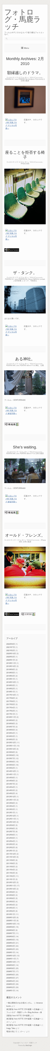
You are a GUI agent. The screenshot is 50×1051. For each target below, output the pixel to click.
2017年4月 (10, 707)
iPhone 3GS (25, 163)
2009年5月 (10, 939)
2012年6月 (10, 834)
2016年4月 (10, 733)
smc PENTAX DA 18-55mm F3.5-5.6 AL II (29, 79)
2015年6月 (10, 761)
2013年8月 (10, 803)
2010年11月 (11, 885)
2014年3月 (10, 790)
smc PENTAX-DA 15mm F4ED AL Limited (30, 279)
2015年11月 (11, 745)
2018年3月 (10, 685)
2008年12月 (11, 955)
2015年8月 (10, 755)
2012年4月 (10, 841)
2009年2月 (10, 949)
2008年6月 (10, 974)
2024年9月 (10, 644)
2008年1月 (10, 990)
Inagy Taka (10, 1028)
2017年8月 (10, 698)
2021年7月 (10, 647)
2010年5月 (10, 901)
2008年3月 (10, 984)
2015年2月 (10, 767)
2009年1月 (10, 952)
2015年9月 (10, 752)
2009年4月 (10, 942)
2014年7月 (10, 783)
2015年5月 (10, 764)
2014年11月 (11, 774)
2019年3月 (10, 675)
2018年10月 (11, 682)
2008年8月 (10, 968)
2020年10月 (11, 653)
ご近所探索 (17, 280)
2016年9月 (10, 720)
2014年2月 (10, 793)
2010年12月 (11, 882)
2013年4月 (10, 806)
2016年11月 (11, 717)
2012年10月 (11, 822)
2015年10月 (11, 748)
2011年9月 (10, 860)
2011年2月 (10, 876)
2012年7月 (10, 831)
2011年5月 (10, 866)
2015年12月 (11, 742)
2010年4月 (10, 904)
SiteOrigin (28, 1045)
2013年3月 (10, 809)
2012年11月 (11, 818)
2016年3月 (10, 736)
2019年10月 (11, 666)
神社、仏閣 (39, 365)
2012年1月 (10, 850)
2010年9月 (10, 892)
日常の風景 (25, 81)
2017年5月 (10, 704)
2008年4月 (10, 981)
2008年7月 (10, 971)
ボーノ (27, 77)
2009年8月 (10, 930)
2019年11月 (11, 663)
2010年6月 (10, 898)
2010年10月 (11, 888)
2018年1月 (10, 691)
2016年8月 (10, 723)
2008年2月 (10, 987)
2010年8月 (10, 895)
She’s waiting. (25, 447)
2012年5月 (10, 837)
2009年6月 (10, 936)
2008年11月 (11, 958)
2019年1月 (10, 678)
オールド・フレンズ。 (25, 535)
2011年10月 (11, 857)
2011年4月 (10, 869)
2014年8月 (10, 780)
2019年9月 (10, 669)
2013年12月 (11, 796)
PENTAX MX (11, 365)
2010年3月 (10, 907)
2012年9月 (10, 825)
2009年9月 (10, 927)
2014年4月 (10, 787)
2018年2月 (10, 688)
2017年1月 (10, 714)
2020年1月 (10, 659)
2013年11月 (11, 799)
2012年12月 (11, 815)
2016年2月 (10, 739)
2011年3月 (10, 872)
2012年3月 (10, 844)
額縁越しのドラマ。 (25, 73)
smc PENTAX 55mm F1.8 (25, 365)
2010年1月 (10, 914)
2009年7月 (10, 933)
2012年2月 (10, 847)
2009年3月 (10, 946)
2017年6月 (10, 701)
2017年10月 (11, 694)
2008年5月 (10, 977)
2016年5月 (10, 729)
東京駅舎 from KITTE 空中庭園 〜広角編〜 (23, 1009)
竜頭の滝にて (11, 1031)
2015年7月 (10, 758)
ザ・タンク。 (25, 273)
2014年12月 (11, 771)
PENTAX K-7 (9, 79)
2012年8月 (10, 828)
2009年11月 (11, 920)
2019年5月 (10, 672)
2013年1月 (10, 812)
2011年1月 (10, 879)
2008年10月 (11, 961)
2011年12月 (11, 853)
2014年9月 (10, 777)
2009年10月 (11, 923)
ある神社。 (25, 359)
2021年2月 (10, 650)
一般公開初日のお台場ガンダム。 (19, 1002)
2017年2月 (10, 710)
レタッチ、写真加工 (29, 280)
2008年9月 (10, 965)
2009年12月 (11, 917)
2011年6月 (10, 863)
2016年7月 (10, 726)
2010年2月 (10, 911)
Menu (26, 48)
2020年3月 (10, 656)
